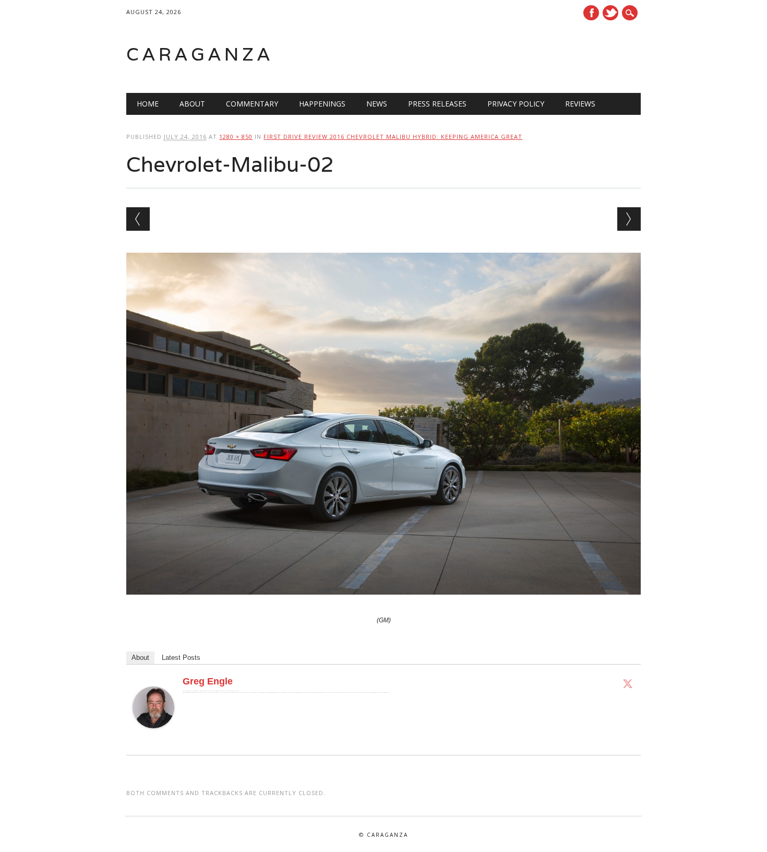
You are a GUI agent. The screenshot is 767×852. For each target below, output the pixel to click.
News (376, 104)
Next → (629, 219)
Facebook (591, 12)
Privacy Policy (515, 104)
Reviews (580, 104)
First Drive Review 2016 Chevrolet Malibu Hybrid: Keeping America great (392, 136)
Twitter (610, 12)
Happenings (322, 104)
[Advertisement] (508, 54)
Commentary (252, 104)
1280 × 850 (236, 136)
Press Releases (437, 104)
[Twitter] (627, 683)
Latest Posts (181, 657)
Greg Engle (208, 681)
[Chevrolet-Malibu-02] (383, 604)
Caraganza (199, 54)
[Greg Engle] (153, 738)
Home (148, 104)
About (192, 104)
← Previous (138, 219)
